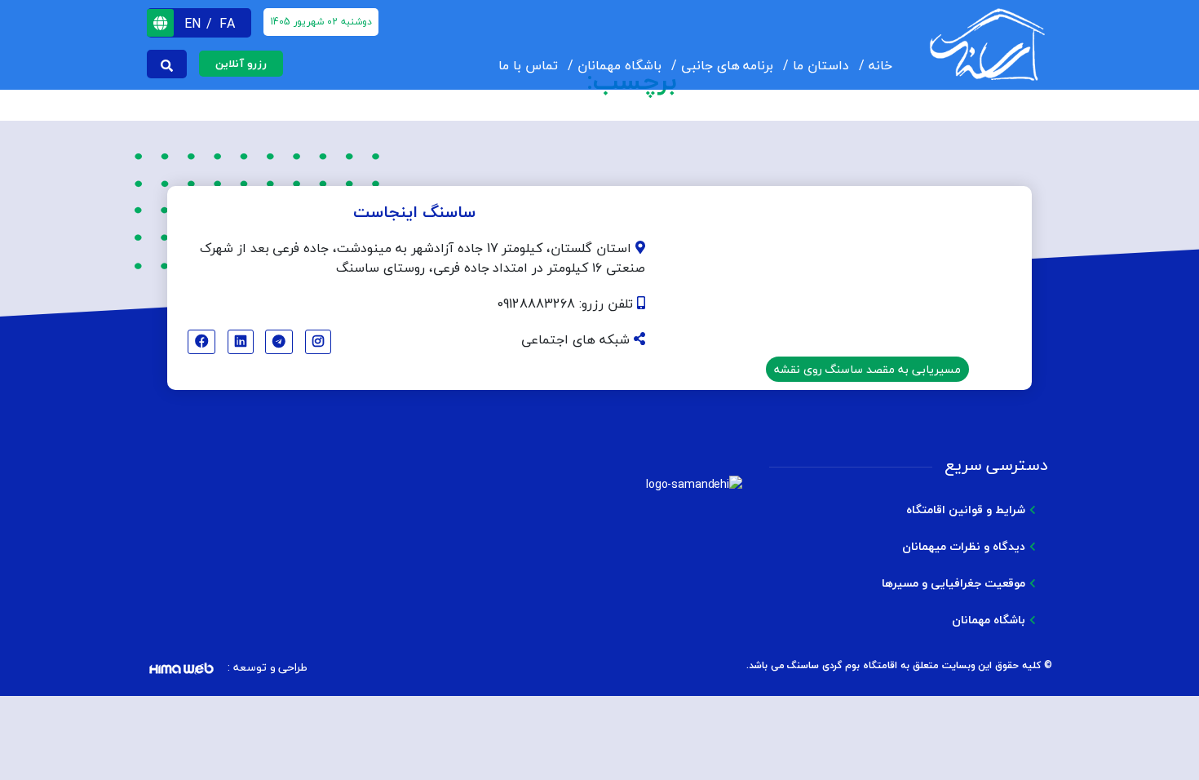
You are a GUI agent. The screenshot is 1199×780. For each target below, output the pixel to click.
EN (194, 23)
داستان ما (821, 65)
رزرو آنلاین (241, 64)
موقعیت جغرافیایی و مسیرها (953, 583)
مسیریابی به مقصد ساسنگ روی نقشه (867, 369)
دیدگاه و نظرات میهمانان (963, 546)
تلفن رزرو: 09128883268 (567, 303)
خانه (880, 65)
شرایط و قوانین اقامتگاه (965, 509)
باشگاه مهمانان (619, 65)
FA (227, 23)
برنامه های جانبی (727, 65)
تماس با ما (528, 65)
